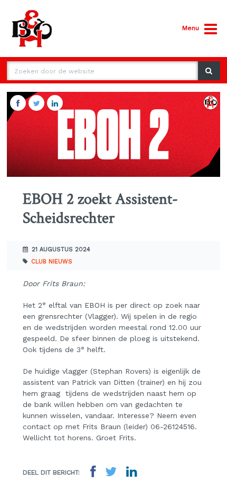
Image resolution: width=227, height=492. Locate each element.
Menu (190, 28)
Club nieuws (51, 261)
